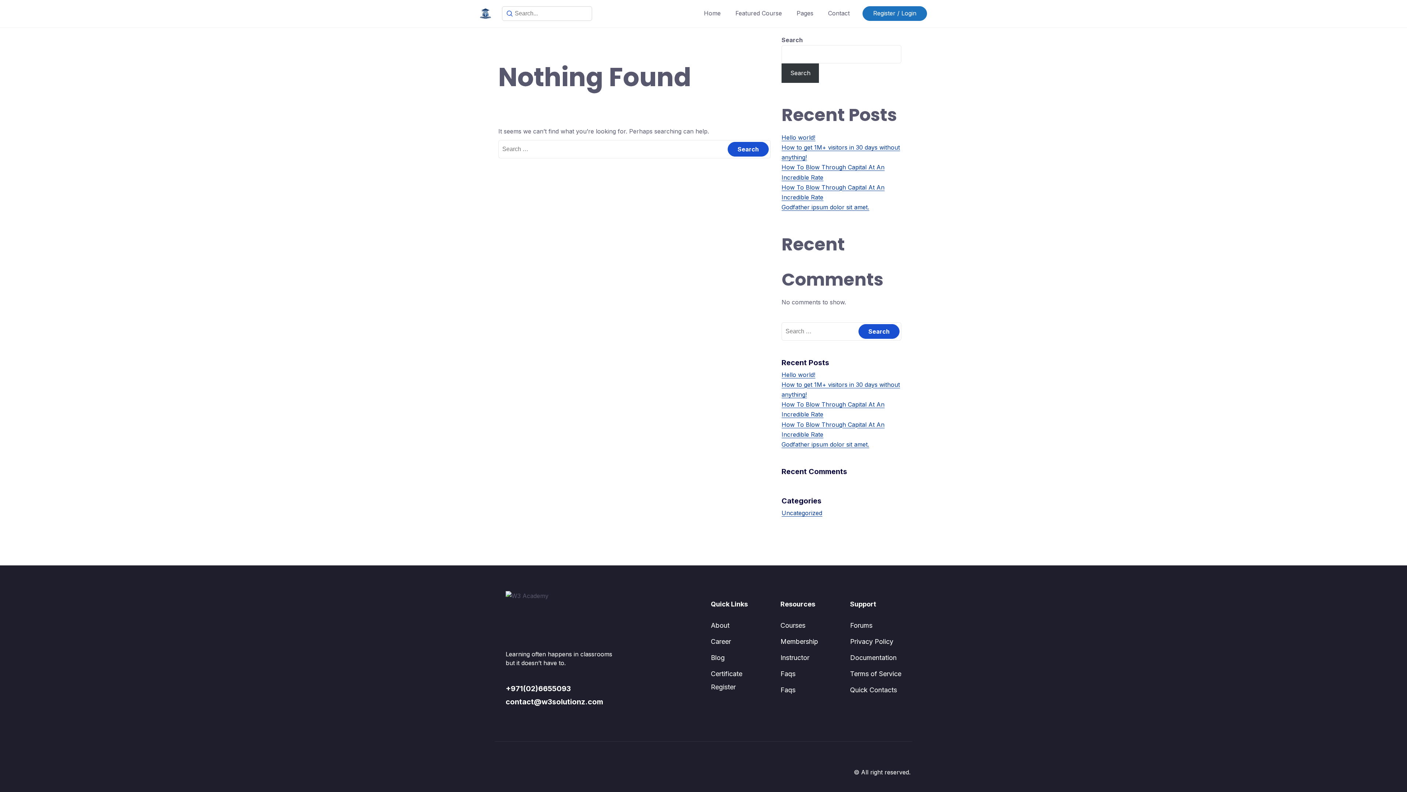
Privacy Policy (871, 641)
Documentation (873, 657)
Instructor (794, 657)
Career (721, 641)
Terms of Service (875, 674)
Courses (792, 625)
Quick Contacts (873, 690)
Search (792, 40)
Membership (799, 641)
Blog (718, 657)
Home (712, 13)
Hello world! (798, 137)
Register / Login (894, 13)
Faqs (787, 674)
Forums (861, 625)
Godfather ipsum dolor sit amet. (825, 207)
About (720, 625)
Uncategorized (802, 513)
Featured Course (758, 13)
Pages (805, 13)
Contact (839, 13)
